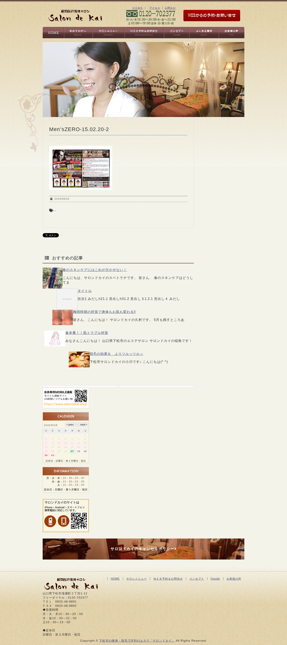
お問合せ (170, 8)
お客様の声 (233, 578)
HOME (115, 578)
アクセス (154, 8)
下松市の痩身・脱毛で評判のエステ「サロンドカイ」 (137, 640)
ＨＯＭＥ (137, 8)
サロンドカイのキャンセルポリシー (142, 549)
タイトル (85, 291)
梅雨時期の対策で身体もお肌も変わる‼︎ (104, 312)
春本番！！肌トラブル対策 (86, 333)
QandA (215, 578)
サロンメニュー (136, 578)
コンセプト (196, 578)
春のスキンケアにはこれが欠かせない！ (95, 270)
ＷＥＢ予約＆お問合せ (168, 578)
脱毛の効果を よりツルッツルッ (116, 354)
